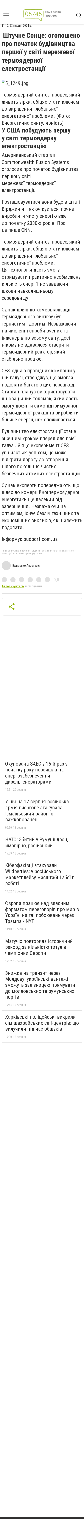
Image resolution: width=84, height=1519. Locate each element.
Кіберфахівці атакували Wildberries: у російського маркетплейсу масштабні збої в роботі (40, 874)
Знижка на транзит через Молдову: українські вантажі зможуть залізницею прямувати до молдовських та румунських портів (40, 985)
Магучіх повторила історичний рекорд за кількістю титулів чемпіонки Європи (39, 947)
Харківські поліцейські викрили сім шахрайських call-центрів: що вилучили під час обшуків (42, 1023)
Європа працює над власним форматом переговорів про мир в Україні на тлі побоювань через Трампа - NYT (42, 912)
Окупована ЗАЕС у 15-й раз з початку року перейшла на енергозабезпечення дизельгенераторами (36, 773)
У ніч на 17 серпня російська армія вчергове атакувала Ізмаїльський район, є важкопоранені (37, 811)
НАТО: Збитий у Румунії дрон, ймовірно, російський (36, 842)
